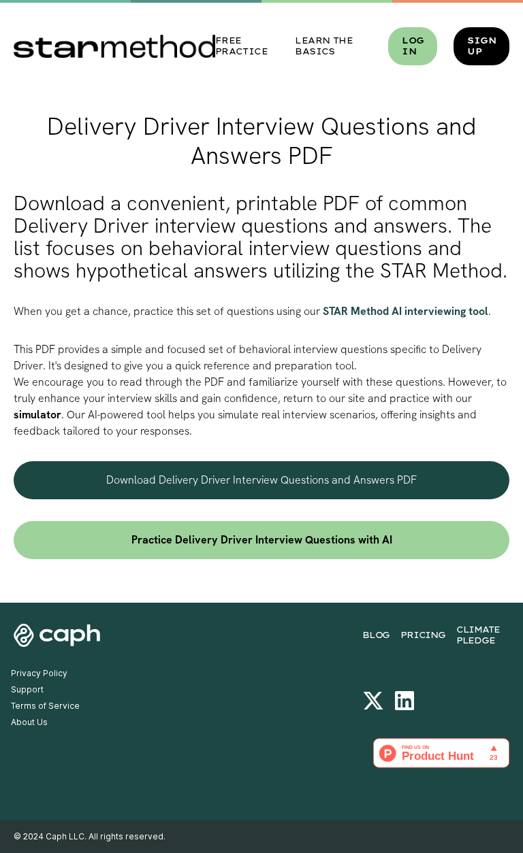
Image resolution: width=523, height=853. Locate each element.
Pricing (422, 635)
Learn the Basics (324, 45)
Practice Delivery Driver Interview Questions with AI (261, 540)
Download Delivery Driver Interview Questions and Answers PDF (261, 480)
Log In (413, 45)
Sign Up (481, 45)
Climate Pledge (478, 635)
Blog (376, 635)
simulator (37, 414)
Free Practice (241, 45)
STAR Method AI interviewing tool (405, 311)
